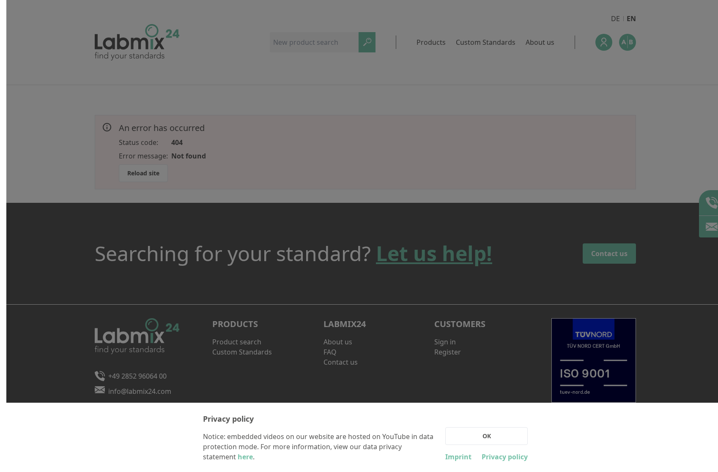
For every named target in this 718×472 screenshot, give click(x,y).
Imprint (458, 456)
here (245, 456)
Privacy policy (505, 456)
